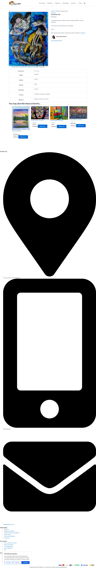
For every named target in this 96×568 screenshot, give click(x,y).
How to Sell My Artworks (10, 542)
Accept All (25, 562)
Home (52, 11)
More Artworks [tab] (40, 67)
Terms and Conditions (9, 536)
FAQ (5, 549)
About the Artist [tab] (33, 67)
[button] (52, 3)
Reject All (17, 562)
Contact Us (7, 538)
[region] (17, 558)
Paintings (57, 11)
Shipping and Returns (9, 531)
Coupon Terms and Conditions (11, 532)
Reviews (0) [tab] (26, 67)
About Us (6, 529)
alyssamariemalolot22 (56, 40)
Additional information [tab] (17, 67)
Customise (8, 562)
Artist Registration (8, 546)
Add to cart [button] (23, 137)
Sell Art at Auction (8, 544)
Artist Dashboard (8, 548)
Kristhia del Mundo (16, 131)
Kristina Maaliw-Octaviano (37, 120)
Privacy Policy (7, 534)
